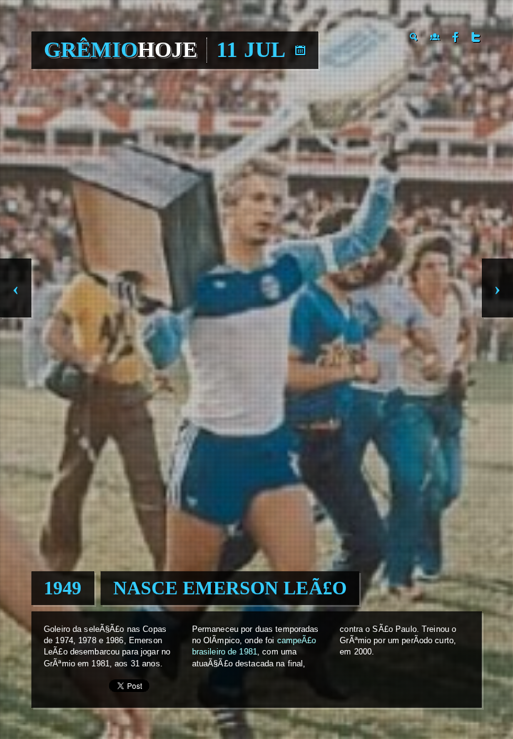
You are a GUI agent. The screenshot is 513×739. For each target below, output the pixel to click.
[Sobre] (434, 37)
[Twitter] (476, 37)
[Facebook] (455, 37)
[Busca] (414, 37)
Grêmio (120, 50)
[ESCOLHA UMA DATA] (300, 50)
